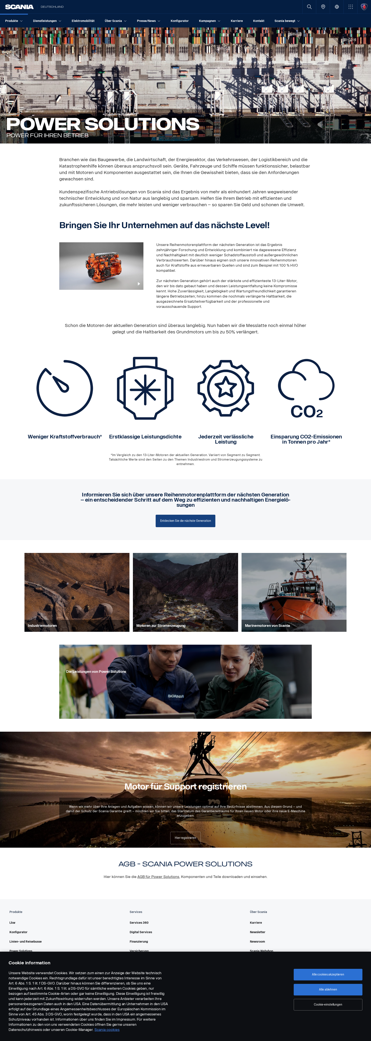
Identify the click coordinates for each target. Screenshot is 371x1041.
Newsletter (257, 932)
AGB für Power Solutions (158, 877)
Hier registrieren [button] (185, 838)
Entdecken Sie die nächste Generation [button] (185, 521)
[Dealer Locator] (323, 7)
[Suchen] (309, 7)
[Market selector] (337, 7)
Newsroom (257, 941)
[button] (350, 7)
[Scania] (19, 7)
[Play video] (139, 283)
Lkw (12, 923)
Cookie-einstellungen (328, 1004)
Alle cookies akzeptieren (328, 974)
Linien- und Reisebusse (25, 941)
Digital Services (141, 932)
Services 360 (139, 923)
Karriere (256, 923)
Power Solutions (20, 951)
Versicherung (139, 951)
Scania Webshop (261, 951)
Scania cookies (107, 1030)
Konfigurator (18, 932)
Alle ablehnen (328, 989)
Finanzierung (139, 941)
